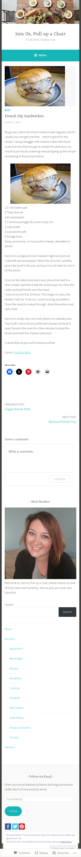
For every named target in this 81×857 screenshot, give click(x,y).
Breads (14, 668)
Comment (59, 479)
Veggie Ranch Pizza (18, 407)
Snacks (14, 737)
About (8, 629)
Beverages (16, 658)
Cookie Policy (66, 841)
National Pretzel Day (62, 419)
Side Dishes (17, 718)
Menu (43, 55)
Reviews (10, 747)
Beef (8, 110)
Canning (14, 688)
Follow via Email (40, 776)
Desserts (15, 698)
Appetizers (16, 648)
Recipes (10, 639)
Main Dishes (16, 708)
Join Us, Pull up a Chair (40, 34)
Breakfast (15, 678)
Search (9, 604)
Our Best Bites (22, 352)
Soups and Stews (20, 727)
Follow (13, 811)
